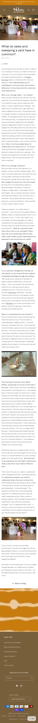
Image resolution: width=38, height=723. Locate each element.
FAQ (5, 661)
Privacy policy (21, 716)
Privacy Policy (8, 665)
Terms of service (31, 716)
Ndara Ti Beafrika (18, 713)
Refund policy (12, 716)
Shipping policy (13, 719)
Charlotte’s (12, 293)
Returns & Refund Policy (12, 647)
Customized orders (10, 652)
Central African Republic (12, 643)
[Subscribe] (31, 678)
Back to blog (20, 583)
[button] (4, 10)
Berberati (9, 303)
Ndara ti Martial (9, 656)
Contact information (25, 719)
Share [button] (6, 64)
